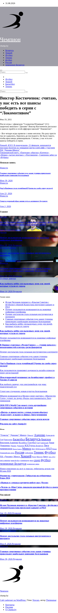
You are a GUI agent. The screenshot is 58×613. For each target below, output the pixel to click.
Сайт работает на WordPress (13, 600)
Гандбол (32, 442)
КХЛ (27, 445)
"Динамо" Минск (18, 435)
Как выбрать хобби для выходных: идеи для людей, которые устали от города (25, 285)
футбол (8, 60)
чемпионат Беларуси (14, 65)
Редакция (16, 230)
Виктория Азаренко (9, 442)
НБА (33, 449)
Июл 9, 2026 (6, 261)
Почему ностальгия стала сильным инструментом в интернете (29, 352)
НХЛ (49, 448)
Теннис (8, 58)
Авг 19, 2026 (6, 230)
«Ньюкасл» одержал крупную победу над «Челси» (24, 482)
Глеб (38, 443)
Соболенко (29, 453)
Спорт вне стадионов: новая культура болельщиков (23, 391)
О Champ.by (10, 609)
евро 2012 (52, 457)
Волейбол (23, 442)
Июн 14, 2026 (6, 291)
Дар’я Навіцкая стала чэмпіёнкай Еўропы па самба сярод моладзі (26, 188)
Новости (4, 168)
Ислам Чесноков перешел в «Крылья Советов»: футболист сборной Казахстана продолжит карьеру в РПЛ (29, 223)
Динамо (13, 446)
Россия (8, 62)
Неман (54, 449)
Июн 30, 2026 (6, 180)
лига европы (5, 460)
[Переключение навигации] (1, 70)
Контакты (9, 605)
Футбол (8, 55)
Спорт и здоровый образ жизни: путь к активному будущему (24, 201)
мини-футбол (15, 460)
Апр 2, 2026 (5, 206)
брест (45, 456)
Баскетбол (10, 84)
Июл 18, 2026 (6, 245)
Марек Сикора (17, 449)
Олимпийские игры (7, 453)
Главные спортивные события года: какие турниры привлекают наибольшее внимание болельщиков (25, 174)
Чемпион (10, 39)
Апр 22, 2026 (6, 193)
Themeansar (51, 600)
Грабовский (44, 443)
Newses (36, 600)
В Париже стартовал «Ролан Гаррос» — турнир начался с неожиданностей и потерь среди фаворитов (28, 346)
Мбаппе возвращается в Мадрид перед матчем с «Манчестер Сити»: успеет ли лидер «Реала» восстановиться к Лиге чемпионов (28, 398)
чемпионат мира (33, 464)
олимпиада (24, 460)
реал (31, 460)
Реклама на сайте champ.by (13, 424)
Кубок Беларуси (36, 446)
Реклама (9, 607)
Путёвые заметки (8, 248)
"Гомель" (4, 435)
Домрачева (20, 446)
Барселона (8, 440)
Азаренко (39, 435)
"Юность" (30, 435)
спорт (37, 460)
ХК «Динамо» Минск (10, 456)
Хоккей (8, 53)
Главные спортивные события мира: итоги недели (24, 419)
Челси (34, 457)
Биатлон (46, 439)
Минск (26, 448)
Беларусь (9, 50)
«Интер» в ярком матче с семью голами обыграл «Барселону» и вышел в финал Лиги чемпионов (24, 413)
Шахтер (40, 457)
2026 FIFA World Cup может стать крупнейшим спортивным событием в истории (23, 406)
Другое (3, 232)
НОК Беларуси (40, 449)
